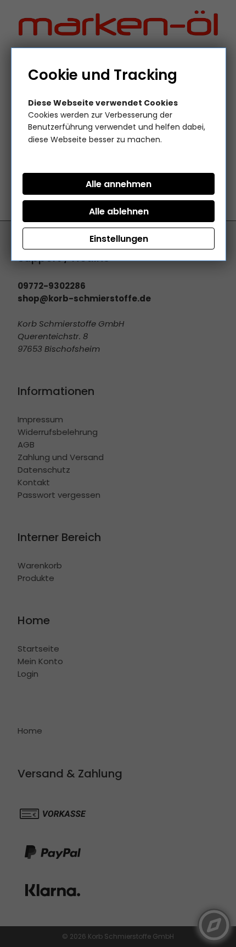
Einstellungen (118, 239)
